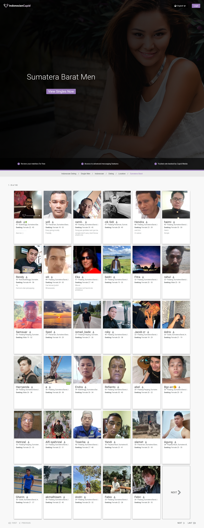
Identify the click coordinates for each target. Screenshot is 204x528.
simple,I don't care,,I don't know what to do (86, 234)
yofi (48, 222)
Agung (168, 442)
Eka (77, 277)
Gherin (20, 497)
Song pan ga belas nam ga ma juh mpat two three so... (87, 230)
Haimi (166, 230)
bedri (108, 277)
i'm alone (137, 233)
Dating (111, 174)
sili (47, 277)
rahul (167, 277)
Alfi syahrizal (54, 442)
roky (107, 332)
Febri (137, 497)
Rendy (20, 277)
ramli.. (79, 222)
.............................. (21, 230)
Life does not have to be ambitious (84, 289)
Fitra (137, 277)
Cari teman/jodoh (52, 285)
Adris (167, 332)
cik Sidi (109, 222)
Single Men (85, 174)
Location (121, 174)
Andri (78, 497)
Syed (49, 332)
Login (196, 6)
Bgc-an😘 (170, 387)
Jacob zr (139, 332)
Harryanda (22, 387)
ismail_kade (83, 332)
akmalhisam (53, 497)
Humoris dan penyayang (25, 288)
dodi (18, 222)
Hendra (139, 222)
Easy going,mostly (52, 230)
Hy (17, 285)
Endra (79, 387)
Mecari (77, 285)
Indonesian (99, 174)
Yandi (108, 442)
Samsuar (21, 332)
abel (137, 387)
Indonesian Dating (68, 174)
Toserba (80, 442)
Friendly (48, 233)
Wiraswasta (50, 288)
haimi (167, 222)
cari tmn (137, 230)
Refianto (110, 387)
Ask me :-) (19, 233)
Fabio (108, 497)
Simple (166, 233)
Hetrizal (21, 442)
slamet (138, 442)
